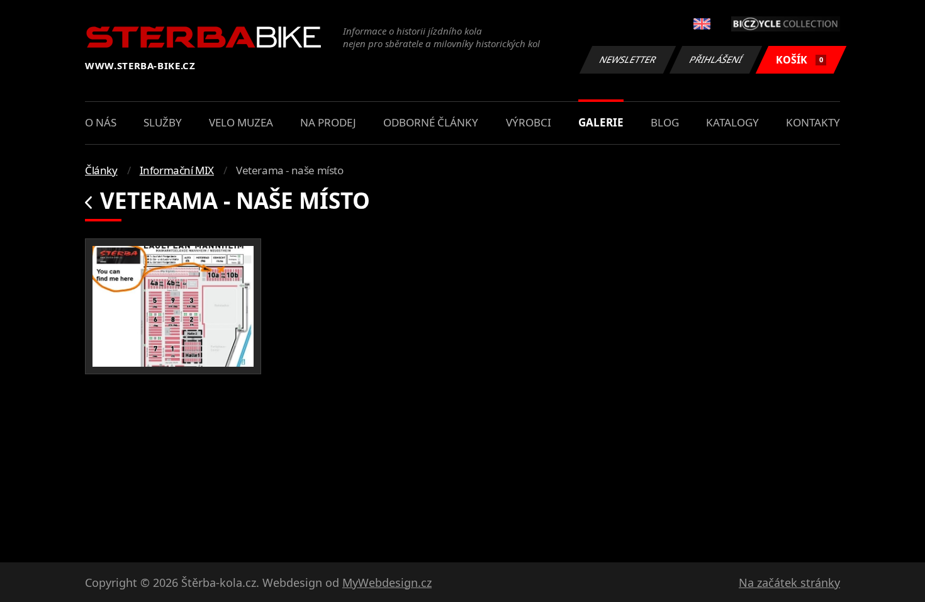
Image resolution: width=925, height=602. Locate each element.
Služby (162, 122)
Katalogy (732, 122)
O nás (100, 122)
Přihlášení (716, 59)
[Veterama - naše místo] (173, 306)
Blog (665, 122)
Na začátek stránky (789, 582)
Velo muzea (241, 122)
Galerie (601, 122)
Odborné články (430, 122)
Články (101, 170)
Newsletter (628, 59)
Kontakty (813, 122)
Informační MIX (177, 170)
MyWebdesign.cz (387, 582)
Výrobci (528, 122)
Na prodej (328, 122)
